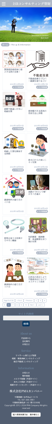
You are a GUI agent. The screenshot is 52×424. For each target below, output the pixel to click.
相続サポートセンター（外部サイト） (26, 385)
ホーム (5, 44)
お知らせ (26, 372)
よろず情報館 (18, 87)
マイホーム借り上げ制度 (26, 355)
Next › (32, 305)
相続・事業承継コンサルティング (26, 358)
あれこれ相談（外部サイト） (26, 382)
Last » (40, 305)
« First (19, 300)
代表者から (26, 338)
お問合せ (26, 344)
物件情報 (26, 376)
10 (26, 305)
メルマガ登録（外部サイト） (26, 378)
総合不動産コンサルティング (26, 361)
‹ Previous (28, 300)
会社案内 (26, 341)
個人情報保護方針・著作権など (26, 414)
